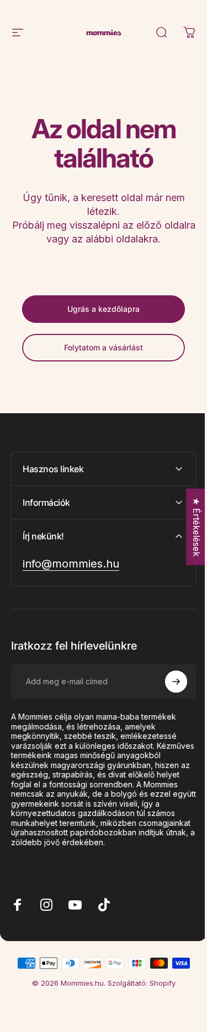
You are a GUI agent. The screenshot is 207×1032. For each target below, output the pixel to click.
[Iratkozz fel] (168, 682)
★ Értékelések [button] (188, 526)
